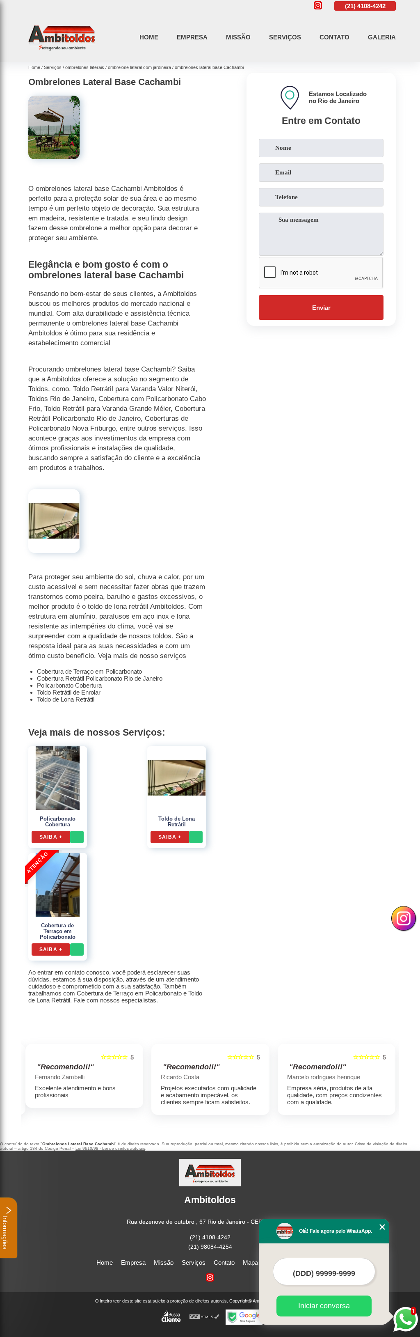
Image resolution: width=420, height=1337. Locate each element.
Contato (334, 37)
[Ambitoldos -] (62, 52)
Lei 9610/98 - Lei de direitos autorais (110, 1148)
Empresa (192, 37)
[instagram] (318, 6)
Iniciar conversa (324, 1306)
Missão (238, 37)
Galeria (382, 37)
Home (148, 37)
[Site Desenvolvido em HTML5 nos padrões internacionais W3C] (204, 1317)
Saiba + (50, 837)
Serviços (285, 37)
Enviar (321, 307)
